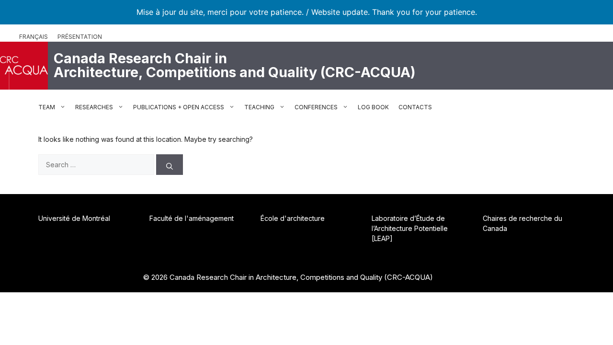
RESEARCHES (94, 107)
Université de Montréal (74, 218)
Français (33, 36)
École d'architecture (293, 218)
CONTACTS (415, 107)
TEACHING (259, 107)
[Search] (169, 164)
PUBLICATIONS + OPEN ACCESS (178, 107)
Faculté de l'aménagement (191, 218)
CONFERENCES (316, 107)
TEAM (46, 107)
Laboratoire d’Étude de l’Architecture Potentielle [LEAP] (410, 228)
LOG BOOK (373, 107)
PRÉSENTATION (79, 36)
